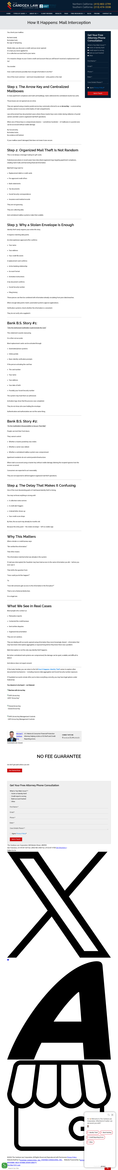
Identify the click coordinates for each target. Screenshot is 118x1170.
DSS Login (16, 1165)
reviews (46, 13)
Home (8, 13)
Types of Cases (19, 13)
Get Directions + (61, 848)
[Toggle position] (108, 1114)
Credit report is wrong (96, 50)
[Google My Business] (59, 1150)
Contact (107, 13)
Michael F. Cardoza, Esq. (19, 736)
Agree (97, 88)
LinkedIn (77, 737)
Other (91, 55)
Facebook (66, 737)
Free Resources (77, 13)
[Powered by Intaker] (103, 1166)
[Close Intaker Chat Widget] (112, 1114)
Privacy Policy (99, 88)
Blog (89, 13)
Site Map (10, 1165)
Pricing (97, 13)
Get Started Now (14, 770)
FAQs (66, 13)
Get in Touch (98, 93)
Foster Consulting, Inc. (52, 1160)
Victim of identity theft (96, 48)
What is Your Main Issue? (97, 45)
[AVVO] (59, 1059)
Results (58, 13)
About (33, 13)
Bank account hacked (96, 53)
